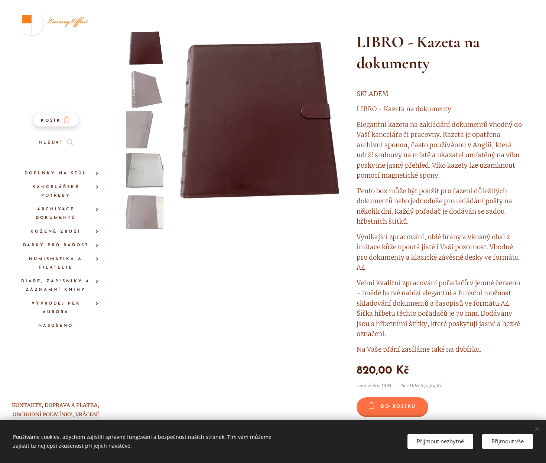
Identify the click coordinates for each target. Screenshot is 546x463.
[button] (56, 143)
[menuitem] (55, 173)
